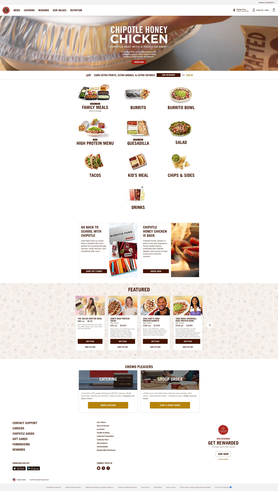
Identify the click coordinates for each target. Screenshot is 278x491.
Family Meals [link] (95, 107)
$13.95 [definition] (157, 325)
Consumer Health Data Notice (127, 487)
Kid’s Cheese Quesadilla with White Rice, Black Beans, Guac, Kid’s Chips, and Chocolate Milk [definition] (90, 327)
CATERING (29, 10)
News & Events (103, 426)
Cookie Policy (158, 487)
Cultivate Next (102, 439)
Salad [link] (181, 142)
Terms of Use (145, 487)
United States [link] (21, 480)
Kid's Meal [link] (138, 175)
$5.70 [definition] (90, 321)
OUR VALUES (59, 10)
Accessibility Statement (53, 487)
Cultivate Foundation (105, 436)
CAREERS (18, 428)
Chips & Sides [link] (181, 175)
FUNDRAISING (21, 444)
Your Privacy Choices (221, 487)
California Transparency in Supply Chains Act (99, 487)
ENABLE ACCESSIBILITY (267, 2)
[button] (210, 325)
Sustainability (102, 446)
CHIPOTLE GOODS (23, 433)
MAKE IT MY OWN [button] (90, 347)
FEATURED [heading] (139, 289)
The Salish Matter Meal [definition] (90, 319)
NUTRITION (76, 10)
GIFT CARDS (20, 439)
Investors (100, 429)
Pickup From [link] (241, 9)
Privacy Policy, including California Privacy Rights (195, 487)
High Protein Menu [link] (95, 143)
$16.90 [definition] (189, 325)
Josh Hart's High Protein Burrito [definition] (151, 320)
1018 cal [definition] (179, 325)
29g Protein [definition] (114, 323)
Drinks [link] (138, 207)
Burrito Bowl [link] (181, 107)
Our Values (101, 422)
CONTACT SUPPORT (25, 423)
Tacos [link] (95, 175)
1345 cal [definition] (147, 325)
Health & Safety (103, 433)
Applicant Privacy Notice (73, 487)
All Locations (102, 443)
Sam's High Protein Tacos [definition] (120, 320)
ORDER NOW (139, 62)
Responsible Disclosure (106, 450)
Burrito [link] (138, 107)
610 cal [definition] (113, 325)
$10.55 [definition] (123, 325)
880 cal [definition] (81, 321)
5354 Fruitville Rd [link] (243, 11)
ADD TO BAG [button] (90, 341)
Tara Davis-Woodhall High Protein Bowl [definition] (186, 320)
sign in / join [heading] (262, 10)
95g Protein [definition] (147, 323)
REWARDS (43, 10)
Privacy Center (171, 487)
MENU (16, 10)
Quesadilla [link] (138, 143)
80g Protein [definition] (179, 323)
